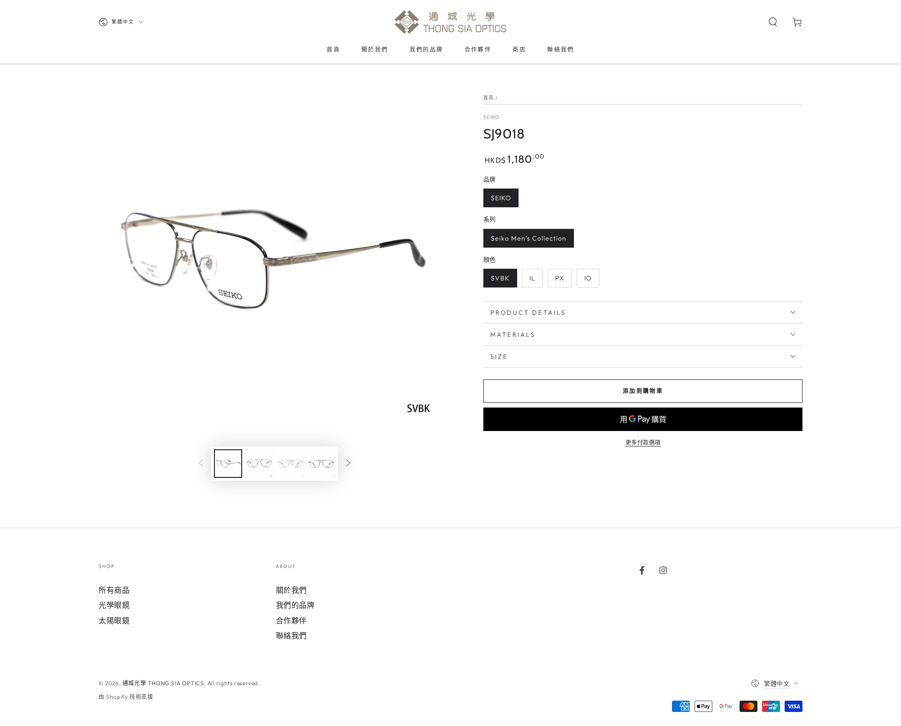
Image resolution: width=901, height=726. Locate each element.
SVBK (500, 278)
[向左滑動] (201, 464)
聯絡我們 (291, 635)
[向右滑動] (348, 464)
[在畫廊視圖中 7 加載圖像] (321, 463)
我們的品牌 (295, 605)
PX (560, 278)
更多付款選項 (643, 442)
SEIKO (491, 117)
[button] (773, 22)
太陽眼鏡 (114, 620)
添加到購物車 (643, 390)
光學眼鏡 (114, 605)
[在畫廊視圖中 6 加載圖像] (290, 463)
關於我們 (291, 590)
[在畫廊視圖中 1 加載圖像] (228, 463)
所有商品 (114, 590)
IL (532, 278)
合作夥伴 (291, 620)
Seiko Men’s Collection (528, 238)
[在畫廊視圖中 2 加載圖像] (259, 463)
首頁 (488, 98)
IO (588, 278)
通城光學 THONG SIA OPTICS (163, 683)
